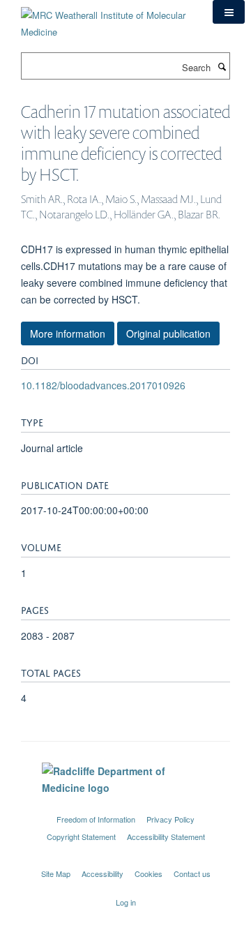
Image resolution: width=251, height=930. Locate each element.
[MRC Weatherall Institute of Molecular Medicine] (106, 18)
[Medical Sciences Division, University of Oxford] (125, 806)
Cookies (148, 873)
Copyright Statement (81, 836)
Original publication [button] (168, 333)
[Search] (221, 66)
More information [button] (67, 333)
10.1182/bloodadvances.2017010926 (103, 385)
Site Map (55, 873)
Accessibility (102, 873)
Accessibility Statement (166, 836)
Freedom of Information (95, 819)
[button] (229, 12)
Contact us (192, 873)
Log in (126, 902)
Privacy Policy (170, 819)
